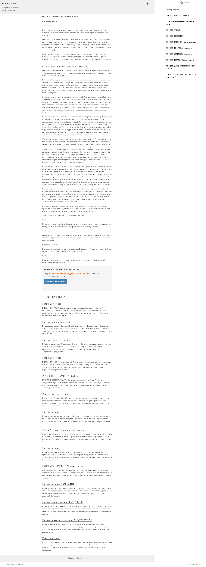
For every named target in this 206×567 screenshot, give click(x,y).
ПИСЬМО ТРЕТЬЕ (173, 30)
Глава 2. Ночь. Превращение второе (63, 430)
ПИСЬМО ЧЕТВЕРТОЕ (174, 36)
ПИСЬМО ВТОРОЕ (53, 304)
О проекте (72, 558)
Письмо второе (51, 412)
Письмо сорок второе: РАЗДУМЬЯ (62, 502)
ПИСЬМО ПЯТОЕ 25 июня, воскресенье (181, 42)
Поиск (184, 3)
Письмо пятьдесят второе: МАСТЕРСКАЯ (67, 520)
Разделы (80, 558)
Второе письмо (51, 538)
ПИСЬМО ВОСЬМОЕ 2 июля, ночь (179, 54)
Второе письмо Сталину (56, 394)
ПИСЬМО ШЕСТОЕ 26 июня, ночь (179, 48)
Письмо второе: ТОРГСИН (58, 484)
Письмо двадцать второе (56, 322)
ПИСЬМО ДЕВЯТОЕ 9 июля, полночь (180, 60)
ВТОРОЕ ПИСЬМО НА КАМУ (60, 376)
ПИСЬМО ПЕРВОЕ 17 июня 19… (178, 15)
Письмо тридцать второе (56, 340)
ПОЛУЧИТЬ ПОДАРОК (55, 281)
